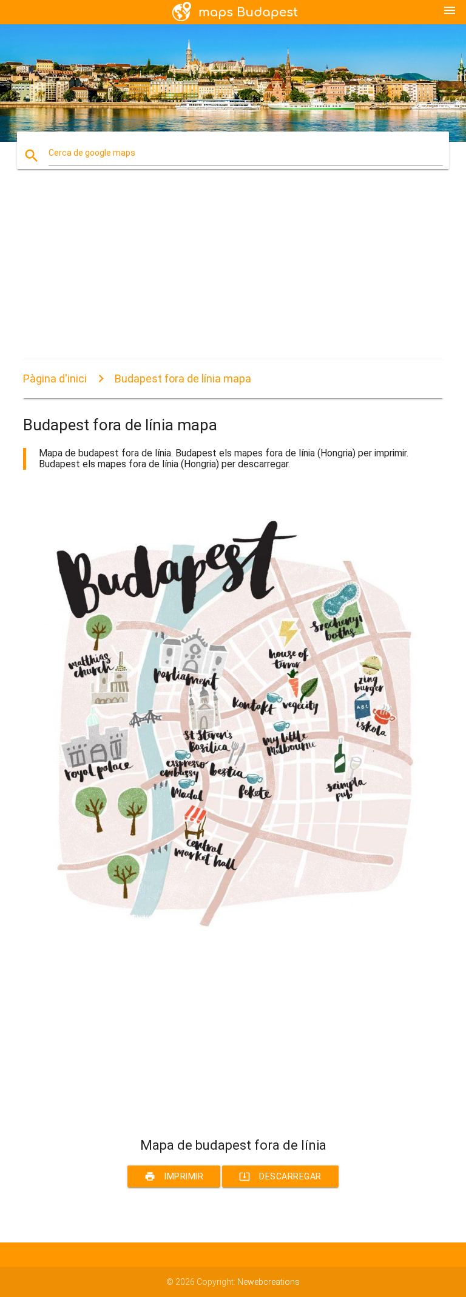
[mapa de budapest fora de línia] (232, 947)
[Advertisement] (232, 274)
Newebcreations (268, 1282)
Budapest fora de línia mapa (183, 378)
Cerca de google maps (92, 153)
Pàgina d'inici (55, 378)
